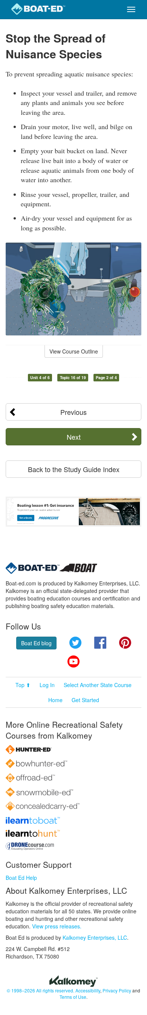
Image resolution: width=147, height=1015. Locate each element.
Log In (47, 685)
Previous (73, 412)
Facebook (100, 643)
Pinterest (125, 643)
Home (55, 700)
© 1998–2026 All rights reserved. (40, 990)
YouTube (73, 661)
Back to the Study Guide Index (73, 469)
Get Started (85, 700)
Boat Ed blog (36, 643)
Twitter (75, 643)
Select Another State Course (98, 685)
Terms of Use (73, 997)
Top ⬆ (23, 685)
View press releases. (56, 926)
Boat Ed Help (21, 877)
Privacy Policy (117, 990)
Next (74, 437)
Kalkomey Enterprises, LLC (95, 937)
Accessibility (87, 990)
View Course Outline (73, 351)
